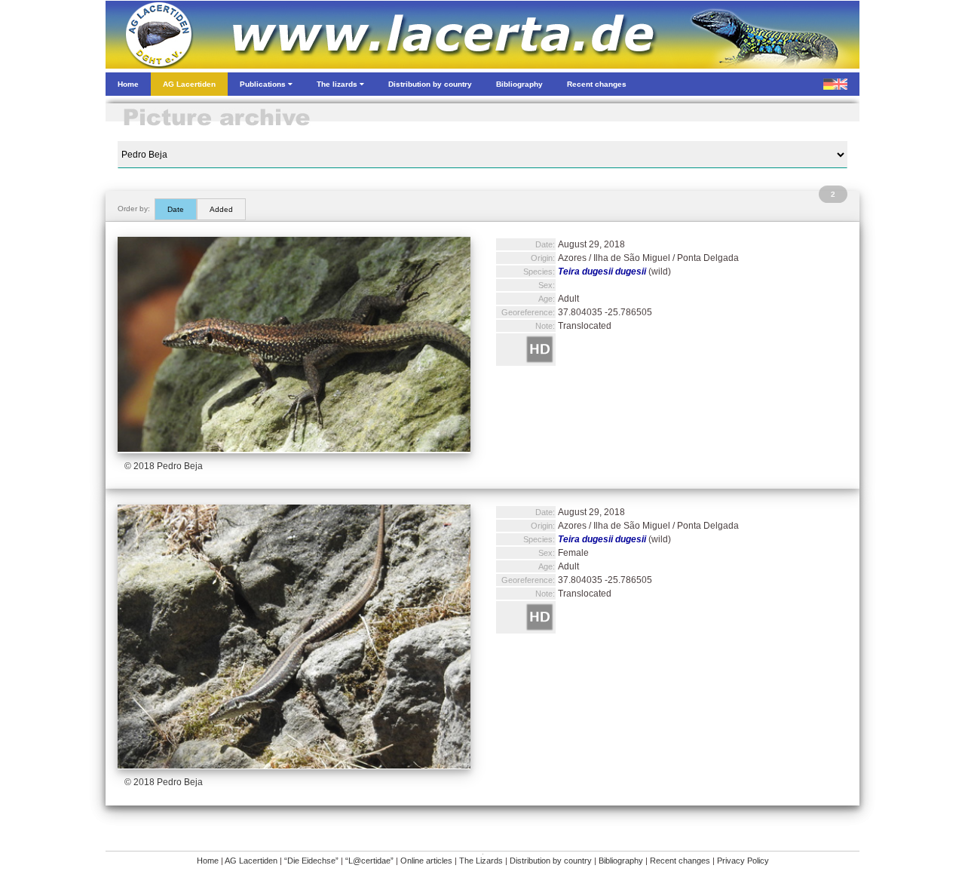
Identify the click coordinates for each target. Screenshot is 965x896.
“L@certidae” (369, 860)
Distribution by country (551, 860)
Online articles (426, 860)
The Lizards (481, 860)
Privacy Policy (743, 860)
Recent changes (680, 860)
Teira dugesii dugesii (602, 271)
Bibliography (621, 860)
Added (221, 209)
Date (175, 209)
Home (208, 860)
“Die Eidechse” (311, 860)
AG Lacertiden (251, 860)
